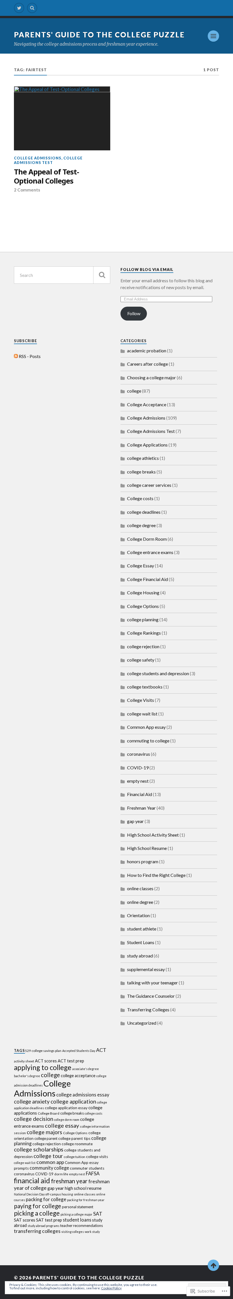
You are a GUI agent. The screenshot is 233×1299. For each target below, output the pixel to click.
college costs (93, 1113)
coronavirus (138, 754)
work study (92, 1231)
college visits (97, 1156)
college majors (44, 1132)
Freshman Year (141, 807)
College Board (48, 1113)
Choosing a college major (151, 377)
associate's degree (85, 1069)
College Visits (140, 700)
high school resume (83, 1188)
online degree (140, 902)
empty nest (138, 781)
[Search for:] (62, 275)
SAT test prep (49, 1219)
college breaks (141, 471)
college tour (48, 1156)
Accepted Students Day (78, 1050)
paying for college (37, 1205)
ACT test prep (71, 1060)
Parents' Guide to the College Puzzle (99, 34)
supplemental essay (146, 969)
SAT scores (24, 1219)
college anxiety (32, 1101)
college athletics (143, 458)
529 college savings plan (43, 1051)
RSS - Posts (30, 356)
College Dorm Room (147, 539)
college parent (45, 1138)
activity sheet (24, 1061)
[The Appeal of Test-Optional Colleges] (62, 118)
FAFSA (92, 1173)
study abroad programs (43, 1226)
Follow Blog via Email (146, 269)
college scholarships (38, 1149)
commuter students (87, 1168)
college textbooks (145, 686)
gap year (135, 821)
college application (73, 1101)
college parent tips (74, 1138)
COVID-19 (138, 767)
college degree (141, 525)
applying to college (42, 1067)
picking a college (37, 1213)
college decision (33, 1118)
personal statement (77, 1207)
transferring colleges (37, 1231)
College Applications (147, 444)
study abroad (140, 955)
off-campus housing (59, 1194)
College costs (140, 498)
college (134, 390)
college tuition (74, 1157)
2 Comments (27, 189)
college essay (62, 1125)
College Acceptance (146, 404)
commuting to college (148, 740)
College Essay (140, 565)
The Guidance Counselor (151, 996)
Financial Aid (139, 794)
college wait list (142, 713)
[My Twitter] (19, 8)
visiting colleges (72, 1231)
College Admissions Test (48, 160)
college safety (140, 659)
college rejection (143, 646)
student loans (77, 1219)
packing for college (46, 1199)
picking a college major (76, 1214)
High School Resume (147, 848)
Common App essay (146, 727)
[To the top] (213, 1265)
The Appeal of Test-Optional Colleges (46, 176)
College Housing (143, 592)
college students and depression (158, 673)
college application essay (66, 1108)
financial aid (32, 1180)
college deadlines (144, 512)
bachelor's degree (27, 1076)
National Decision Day (29, 1194)
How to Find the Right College (156, 875)
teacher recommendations (81, 1225)
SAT (97, 1214)
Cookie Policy (111, 1288)
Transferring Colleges (148, 1009)
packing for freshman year (86, 1200)
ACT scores (46, 1060)
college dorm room (66, 1119)
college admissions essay (82, 1095)
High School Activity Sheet (153, 834)
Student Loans (140, 942)
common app (50, 1162)
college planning (143, 619)
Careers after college (147, 364)
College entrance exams (150, 552)
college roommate (77, 1144)
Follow (133, 313)
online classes (140, 888)
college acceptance (78, 1075)
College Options (143, 606)
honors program (142, 861)
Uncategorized (141, 1023)
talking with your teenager (152, 982)
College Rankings (144, 632)
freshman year (69, 1181)
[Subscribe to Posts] (16, 356)
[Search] (32, 8)
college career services (149, 485)
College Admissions (37, 158)
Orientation (138, 915)
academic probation (146, 350)
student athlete (141, 928)
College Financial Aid (147, 579)
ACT (101, 1050)
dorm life (61, 1174)
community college (49, 1167)
